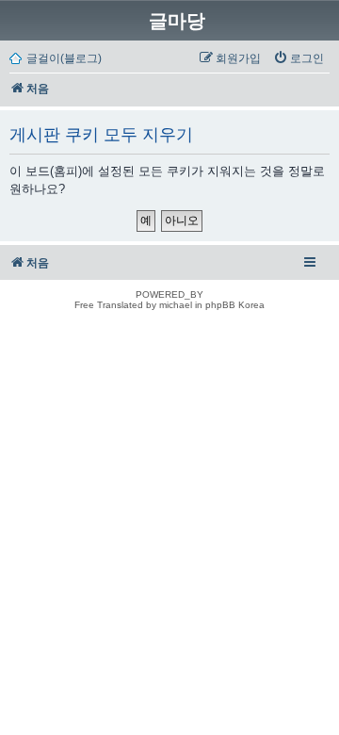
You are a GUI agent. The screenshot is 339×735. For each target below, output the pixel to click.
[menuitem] (298, 58)
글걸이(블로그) (64, 58)
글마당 (177, 20)
